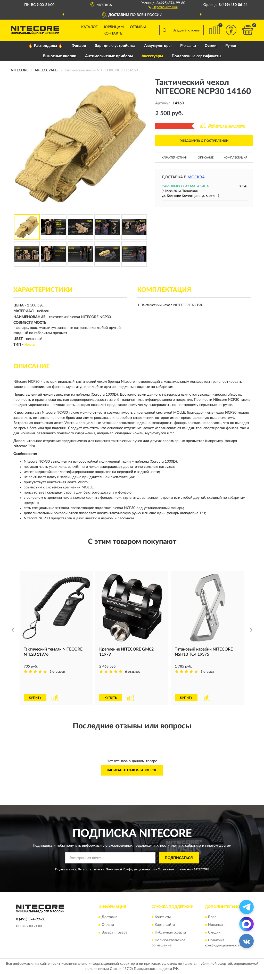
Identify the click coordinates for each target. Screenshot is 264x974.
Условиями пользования (175, 869)
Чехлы (29, 344)
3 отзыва (207, 671)
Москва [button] (196, 177)
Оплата (108, 925)
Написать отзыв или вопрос (132, 770)
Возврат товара (114, 932)
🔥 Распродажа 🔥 (45, 46)
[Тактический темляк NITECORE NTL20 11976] (56, 608)
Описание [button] (205, 157)
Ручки (230, 46)
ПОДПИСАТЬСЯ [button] (179, 858)
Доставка (109, 917)
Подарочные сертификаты (196, 56)
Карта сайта (165, 925)
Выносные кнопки (59, 56)
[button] (163, 6)
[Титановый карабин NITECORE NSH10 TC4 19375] (207, 608)
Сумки (211, 46)
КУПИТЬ (35, 697)
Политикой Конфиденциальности (130, 869)
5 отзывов (57, 671)
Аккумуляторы (157, 46)
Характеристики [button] (174, 157)
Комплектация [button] (235, 157)
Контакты (113, 33)
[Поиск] (164, 30)
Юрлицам (114, 27)
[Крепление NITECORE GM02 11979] (132, 608)
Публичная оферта (170, 932)
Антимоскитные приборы (109, 56)
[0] (247, 30)
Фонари (79, 46)
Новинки (215, 925)
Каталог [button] (89, 27)
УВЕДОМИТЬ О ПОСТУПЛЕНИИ (204, 140)
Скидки (214, 932)
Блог (212, 917)
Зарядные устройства (115, 46)
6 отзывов (132, 671)
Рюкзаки (188, 46)
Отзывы (138, 27)
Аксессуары (152, 56)
